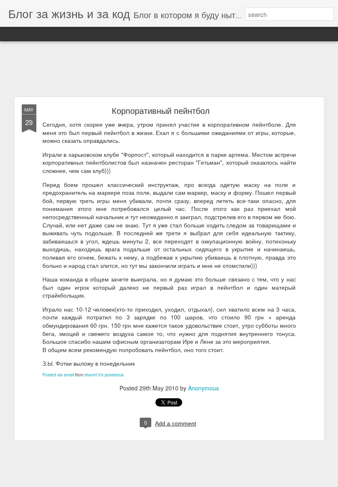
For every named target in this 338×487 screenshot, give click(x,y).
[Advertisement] (169, 69)
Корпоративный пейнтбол (161, 110)
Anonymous (203, 388)
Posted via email (58, 375)
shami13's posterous (104, 375)
